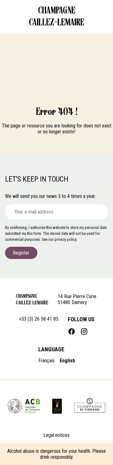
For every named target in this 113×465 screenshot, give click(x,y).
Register (21, 253)
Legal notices (56, 435)
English (67, 361)
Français (46, 361)
